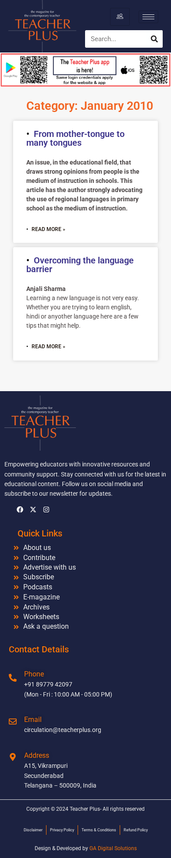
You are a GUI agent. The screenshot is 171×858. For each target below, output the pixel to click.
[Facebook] (19, 509)
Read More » (48, 229)
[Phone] (13, 678)
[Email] (13, 721)
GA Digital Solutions (113, 848)
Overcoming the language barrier (80, 264)
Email (33, 719)
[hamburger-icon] (120, 16)
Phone (34, 674)
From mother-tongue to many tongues (75, 138)
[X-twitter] (32, 509)
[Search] (154, 39)
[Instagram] (46, 509)
